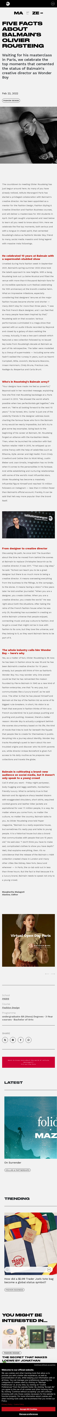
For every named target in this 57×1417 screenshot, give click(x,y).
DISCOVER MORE (42, 946)
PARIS (5, 998)
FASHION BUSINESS (14, 1290)
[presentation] (47, 974)
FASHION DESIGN (11, 100)
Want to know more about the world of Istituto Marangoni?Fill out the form (28, 1062)
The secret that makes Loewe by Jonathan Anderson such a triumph (27, 1360)
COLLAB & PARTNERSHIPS (17, 1170)
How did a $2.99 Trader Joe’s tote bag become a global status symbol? (28, 1280)
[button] (7, 1269)
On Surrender (12, 1162)
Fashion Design (11, 1007)
